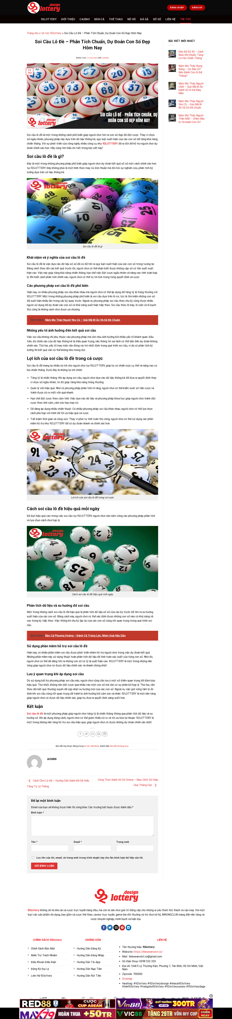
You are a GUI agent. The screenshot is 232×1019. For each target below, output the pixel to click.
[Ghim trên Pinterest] (99, 734)
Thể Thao (116, 19)
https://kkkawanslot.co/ (148, 951)
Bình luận (37, 812)
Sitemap (127, 978)
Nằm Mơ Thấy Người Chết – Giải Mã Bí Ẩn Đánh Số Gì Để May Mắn (191, 88)
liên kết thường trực (119, 746)
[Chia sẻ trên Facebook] (80, 734)
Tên (34, 842)
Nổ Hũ (131, 19)
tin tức (185, 19)
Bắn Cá (99, 19)
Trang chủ (33, 33)
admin (105, 58)
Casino (84, 19)
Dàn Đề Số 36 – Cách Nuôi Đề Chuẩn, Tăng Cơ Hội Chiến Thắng (191, 55)
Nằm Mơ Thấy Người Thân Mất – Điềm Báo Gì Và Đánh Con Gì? (192, 118)
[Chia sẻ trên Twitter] (86, 734)
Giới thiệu (68, 19)
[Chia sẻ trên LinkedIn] (105, 734)
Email (78, 842)
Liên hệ (170, 19)
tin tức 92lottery (51, 33)
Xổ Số (157, 19)
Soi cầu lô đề (35, 713)
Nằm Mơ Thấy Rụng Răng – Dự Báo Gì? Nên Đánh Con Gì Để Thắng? (190, 70)
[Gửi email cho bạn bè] (92, 734)
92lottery (49, 19)
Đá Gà (144, 19)
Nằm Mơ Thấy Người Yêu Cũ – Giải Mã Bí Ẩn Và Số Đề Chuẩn (191, 104)
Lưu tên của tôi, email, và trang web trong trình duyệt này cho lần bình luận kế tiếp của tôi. (89, 857)
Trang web (122, 842)
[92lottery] (44, 7)
